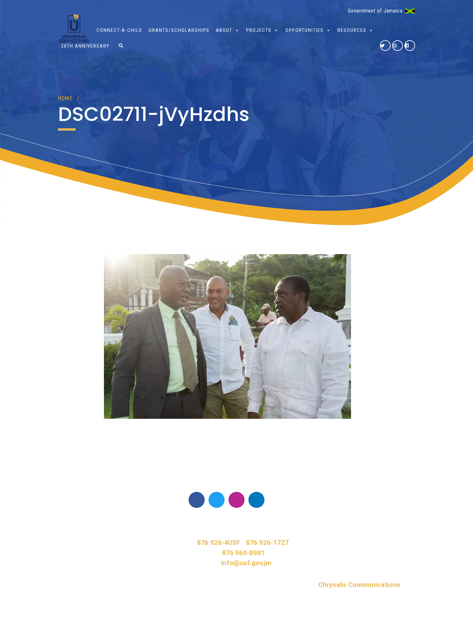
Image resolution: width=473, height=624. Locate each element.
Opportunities (304, 30)
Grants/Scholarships (179, 30)
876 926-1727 (267, 542)
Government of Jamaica (375, 11)
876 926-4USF (218, 542)
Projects (259, 30)
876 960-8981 (243, 553)
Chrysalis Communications (359, 585)
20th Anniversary (85, 46)
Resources (352, 30)
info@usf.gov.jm (246, 563)
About (224, 30)
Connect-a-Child (119, 30)
